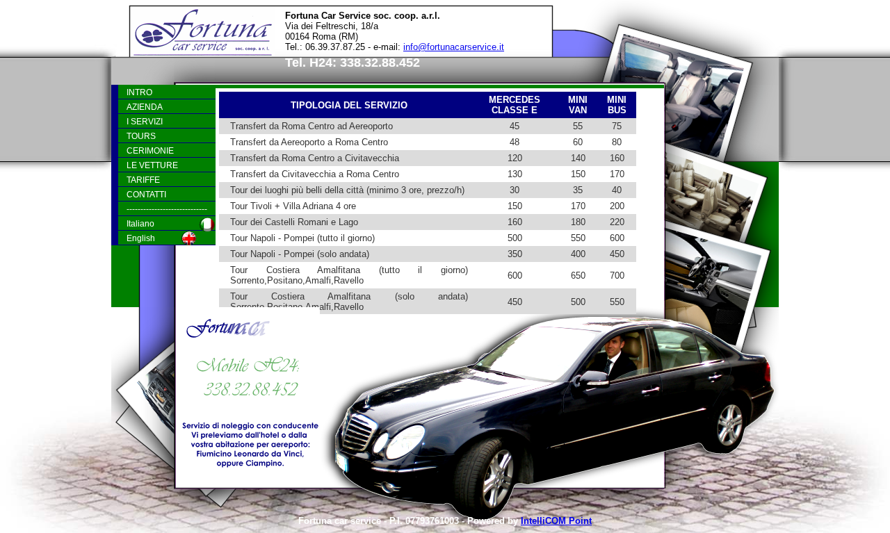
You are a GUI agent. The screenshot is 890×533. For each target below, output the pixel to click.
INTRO (139, 92)
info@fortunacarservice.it (453, 47)
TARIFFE (143, 179)
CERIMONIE (150, 150)
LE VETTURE (152, 165)
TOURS (141, 135)
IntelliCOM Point (556, 521)
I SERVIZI (145, 121)
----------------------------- (167, 208)
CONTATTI (146, 194)
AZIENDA (145, 106)
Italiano (140, 223)
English (141, 238)
